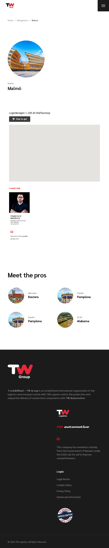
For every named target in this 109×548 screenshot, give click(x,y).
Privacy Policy (64, 491)
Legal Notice (63, 479)
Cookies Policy (64, 485)
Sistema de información (69, 497)
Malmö (14, 88)
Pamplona (84, 297)
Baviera (33, 297)
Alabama (83, 321)
